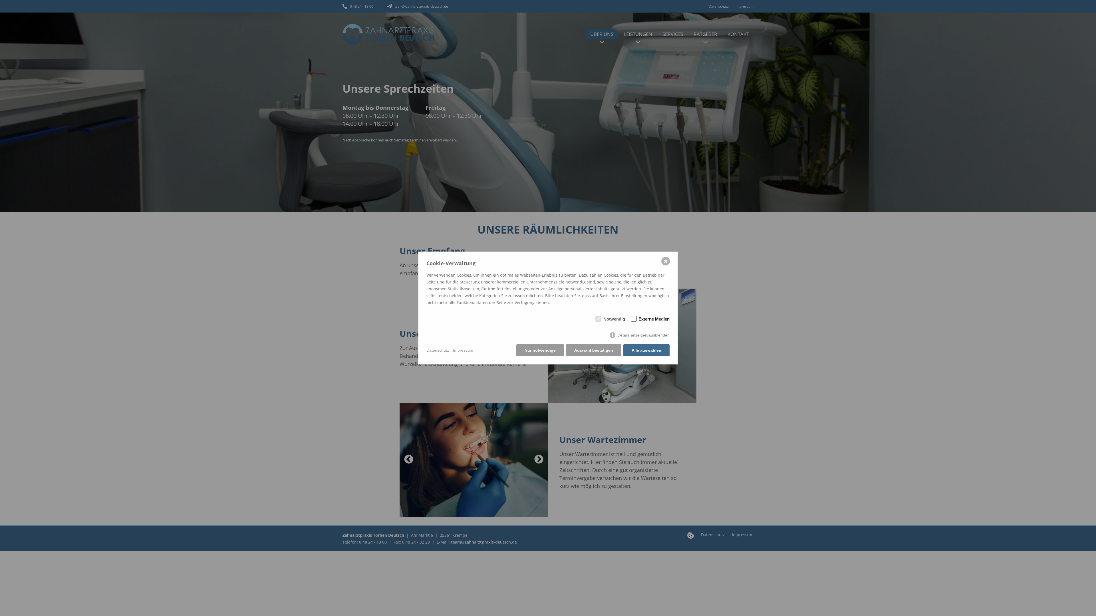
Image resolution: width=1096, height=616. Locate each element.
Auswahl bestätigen (593, 350)
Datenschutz (437, 350)
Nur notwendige (540, 350)
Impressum (463, 350)
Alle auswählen (646, 350)
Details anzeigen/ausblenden (643, 335)
